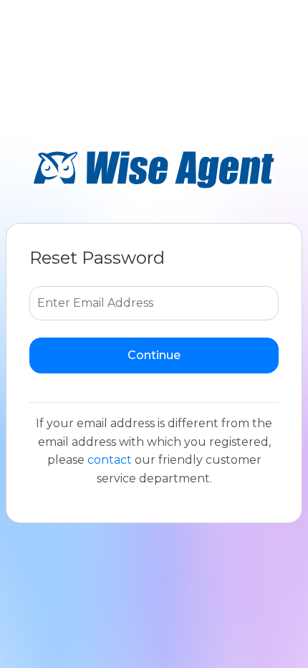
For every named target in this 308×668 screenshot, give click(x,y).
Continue (154, 355)
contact (109, 460)
